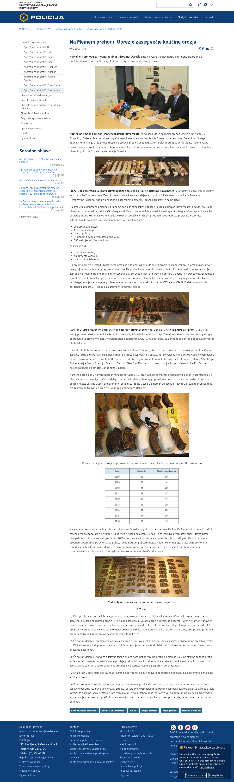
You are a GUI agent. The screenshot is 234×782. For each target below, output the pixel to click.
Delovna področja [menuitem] (129, 17)
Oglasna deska (28, 138)
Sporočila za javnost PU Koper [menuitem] (39, 57)
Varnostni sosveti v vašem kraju (88, 748)
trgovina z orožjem (191, 710)
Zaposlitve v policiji (131, 766)
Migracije (125, 775)
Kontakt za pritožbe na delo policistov (92, 762)
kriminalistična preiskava (84, 710)
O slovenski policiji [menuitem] (102, 17)
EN (211, 4)
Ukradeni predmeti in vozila (136, 753)
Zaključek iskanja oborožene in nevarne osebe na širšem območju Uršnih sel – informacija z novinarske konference (39, 191)
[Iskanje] (190, 5)
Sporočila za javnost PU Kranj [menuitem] (38, 62)
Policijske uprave (79, 735)
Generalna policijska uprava (86, 740)
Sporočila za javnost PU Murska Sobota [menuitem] (39, 79)
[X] (173, 727)
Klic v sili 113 (127, 731)
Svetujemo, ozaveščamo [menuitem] (158, 17)
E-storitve (125, 740)
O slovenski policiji (30, 762)
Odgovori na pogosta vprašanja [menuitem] (36, 118)
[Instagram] (195, 727)
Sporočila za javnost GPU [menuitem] (36, 47)
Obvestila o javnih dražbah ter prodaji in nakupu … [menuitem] (41, 107)
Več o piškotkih (207, 767)
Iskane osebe (127, 762)
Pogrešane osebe (130, 757)
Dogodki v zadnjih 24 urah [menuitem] (34, 100)
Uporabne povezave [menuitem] (31, 128)
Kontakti (209, 17)
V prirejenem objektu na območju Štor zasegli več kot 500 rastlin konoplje (38, 171)
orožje (133, 710)
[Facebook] (180, 727)
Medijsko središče (29, 770)
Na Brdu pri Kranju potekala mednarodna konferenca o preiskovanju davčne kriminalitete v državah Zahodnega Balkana (41, 204)
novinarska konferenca (113, 710)
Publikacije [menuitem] (26, 123)
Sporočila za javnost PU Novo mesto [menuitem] (42, 90)
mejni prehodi (170, 710)
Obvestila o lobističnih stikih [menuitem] (35, 113)
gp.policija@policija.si (42, 757)
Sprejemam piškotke (196, 775)
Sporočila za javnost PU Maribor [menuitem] (40, 72)
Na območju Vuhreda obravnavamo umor (40, 180)
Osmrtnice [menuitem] (26, 133)
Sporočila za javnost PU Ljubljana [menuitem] (40, 67)
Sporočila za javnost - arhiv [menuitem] (34, 42)
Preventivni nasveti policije (34, 766)
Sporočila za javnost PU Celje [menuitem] (38, 52)
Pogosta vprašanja (130, 770)
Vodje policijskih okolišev (84, 744)
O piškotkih (176, 758)
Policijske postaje (80, 731)
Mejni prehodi (128, 744)
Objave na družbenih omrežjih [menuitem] (36, 95)
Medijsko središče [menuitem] (188, 17)
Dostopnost (206, 4)
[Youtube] (187, 727)
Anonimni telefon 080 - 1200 (136, 735)
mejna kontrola (150, 710)
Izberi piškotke (216, 775)
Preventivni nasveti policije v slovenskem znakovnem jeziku (200, 4)
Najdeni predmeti (130, 748)
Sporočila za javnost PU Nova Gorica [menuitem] (42, 85)
